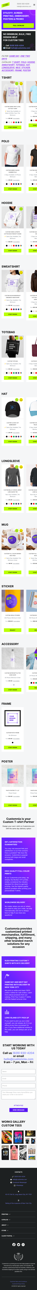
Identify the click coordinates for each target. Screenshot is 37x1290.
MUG (17, 67)
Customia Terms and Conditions (18, 1281)
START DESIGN (12, 127)
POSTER (26, 70)
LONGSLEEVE (8, 67)
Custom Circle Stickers (12, 615)
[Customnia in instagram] (23, 1244)
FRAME (18, 70)
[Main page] (5, 5)
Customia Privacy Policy (18, 1283)
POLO (23, 62)
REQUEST (12, 630)
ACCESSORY (8, 70)
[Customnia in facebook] (13, 1244)
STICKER (25, 67)
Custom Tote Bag (12, 361)
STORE (4, 1230)
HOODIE (31, 62)
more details (16, 118)
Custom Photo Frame (12, 732)
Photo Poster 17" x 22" (12, 790)
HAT (28, 65)
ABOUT (4, 1225)
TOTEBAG (20, 65)
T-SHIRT (16, 62)
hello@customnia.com (24, 6)
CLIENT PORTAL (7, 1236)
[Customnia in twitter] (18, 1244)
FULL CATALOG (18, 25)
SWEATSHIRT (8, 65)
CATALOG (5, 1219)
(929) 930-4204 (23, 4)
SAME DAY (14, 56)
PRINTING (5, 1214)
